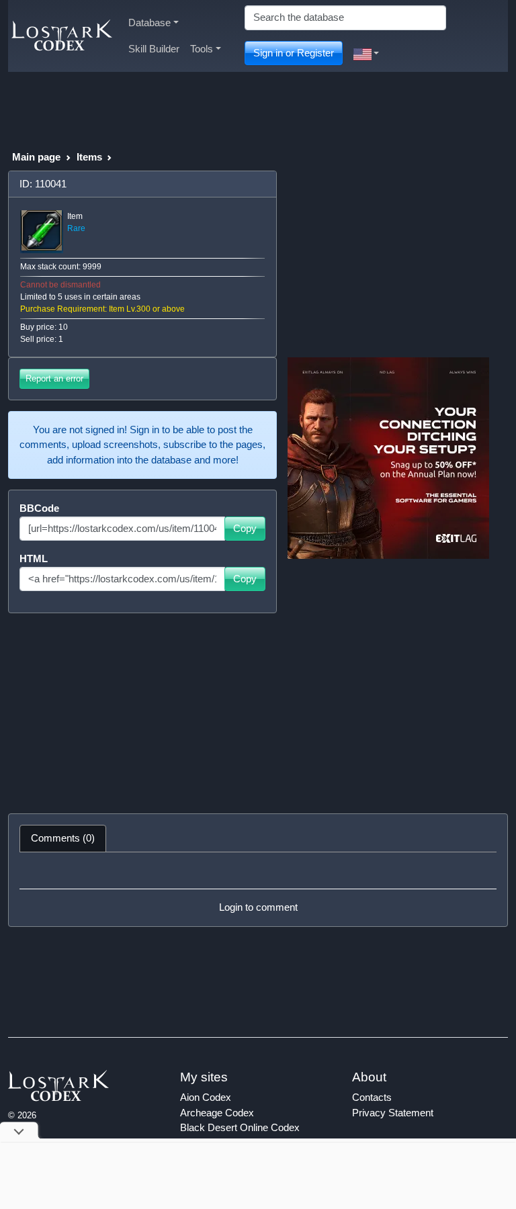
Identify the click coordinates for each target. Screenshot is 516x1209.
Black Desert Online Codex (240, 1127)
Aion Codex (205, 1097)
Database (149, 22)
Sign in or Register (293, 52)
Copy (245, 528)
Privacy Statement (392, 1112)
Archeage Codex (217, 1112)
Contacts (372, 1097)
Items (89, 157)
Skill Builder (153, 48)
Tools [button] (201, 48)
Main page (36, 157)
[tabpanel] (258, 889)
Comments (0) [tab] (63, 838)
